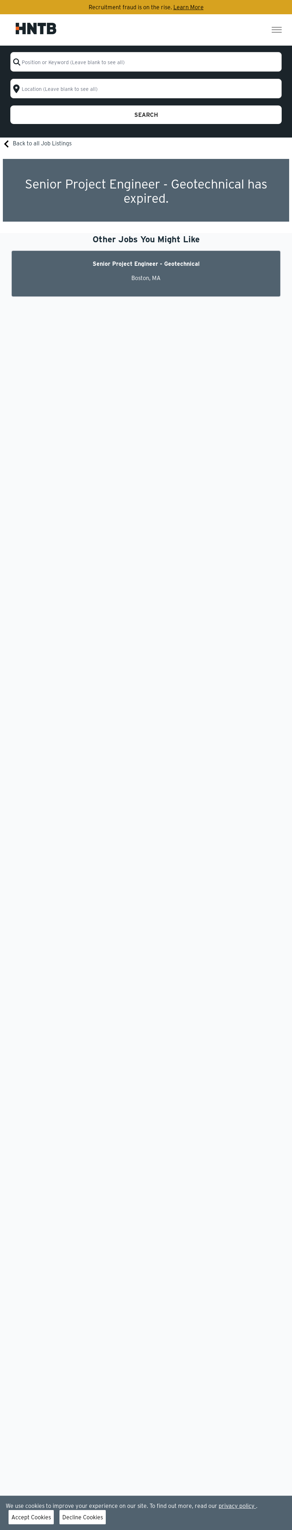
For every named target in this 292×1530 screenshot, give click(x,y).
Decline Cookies (82, 1517)
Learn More (188, 7)
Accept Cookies (31, 1517)
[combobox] (146, 62)
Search (146, 114)
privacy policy (237, 1505)
